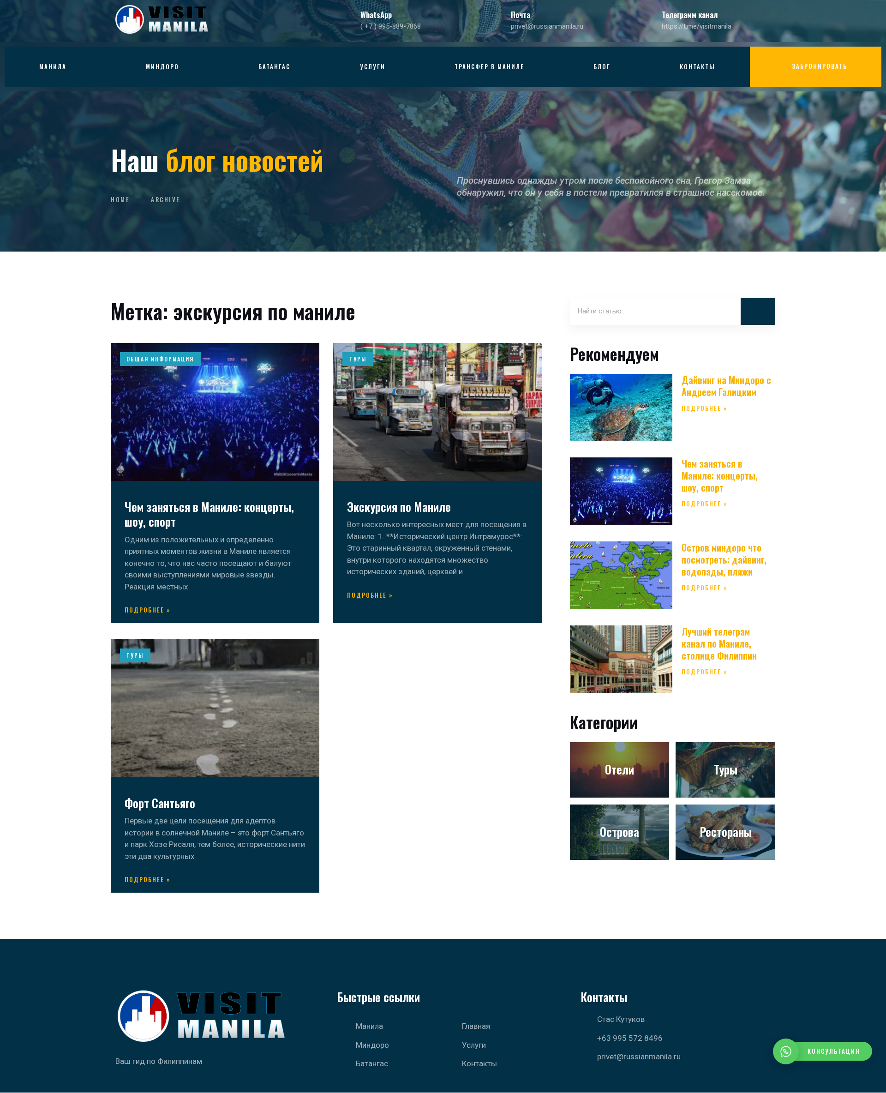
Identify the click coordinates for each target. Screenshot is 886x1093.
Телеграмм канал (690, 14)
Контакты (697, 66)
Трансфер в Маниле (489, 66)
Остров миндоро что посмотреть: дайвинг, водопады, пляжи (724, 559)
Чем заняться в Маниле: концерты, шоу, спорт (209, 514)
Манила (52, 66)
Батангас (274, 66)
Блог (602, 66)
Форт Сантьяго (160, 802)
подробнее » (148, 610)
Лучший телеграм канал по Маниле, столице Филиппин (719, 643)
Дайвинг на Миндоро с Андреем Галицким (726, 386)
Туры (725, 769)
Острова (619, 831)
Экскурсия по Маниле (399, 506)
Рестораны (726, 831)
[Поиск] (758, 311)
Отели (619, 769)
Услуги (372, 66)
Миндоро (162, 66)
